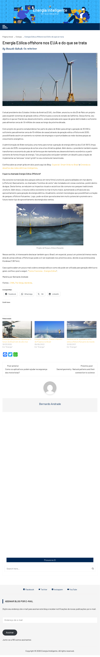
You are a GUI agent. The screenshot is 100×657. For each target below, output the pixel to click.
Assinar (10, 632)
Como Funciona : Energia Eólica (42, 271)
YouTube (73, 589)
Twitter (43, 589)
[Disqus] (49, 452)
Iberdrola (28, 282)
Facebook (29, 589)
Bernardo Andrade (14, 48)
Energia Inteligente (50, 10)
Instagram (58, 589)
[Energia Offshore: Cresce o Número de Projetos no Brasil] (49, 329)
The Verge (19, 282)
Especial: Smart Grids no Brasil (65, 164)
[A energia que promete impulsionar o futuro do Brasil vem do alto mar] (17, 329)
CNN (12, 282)
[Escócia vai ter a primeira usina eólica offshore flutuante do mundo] (81, 329)
